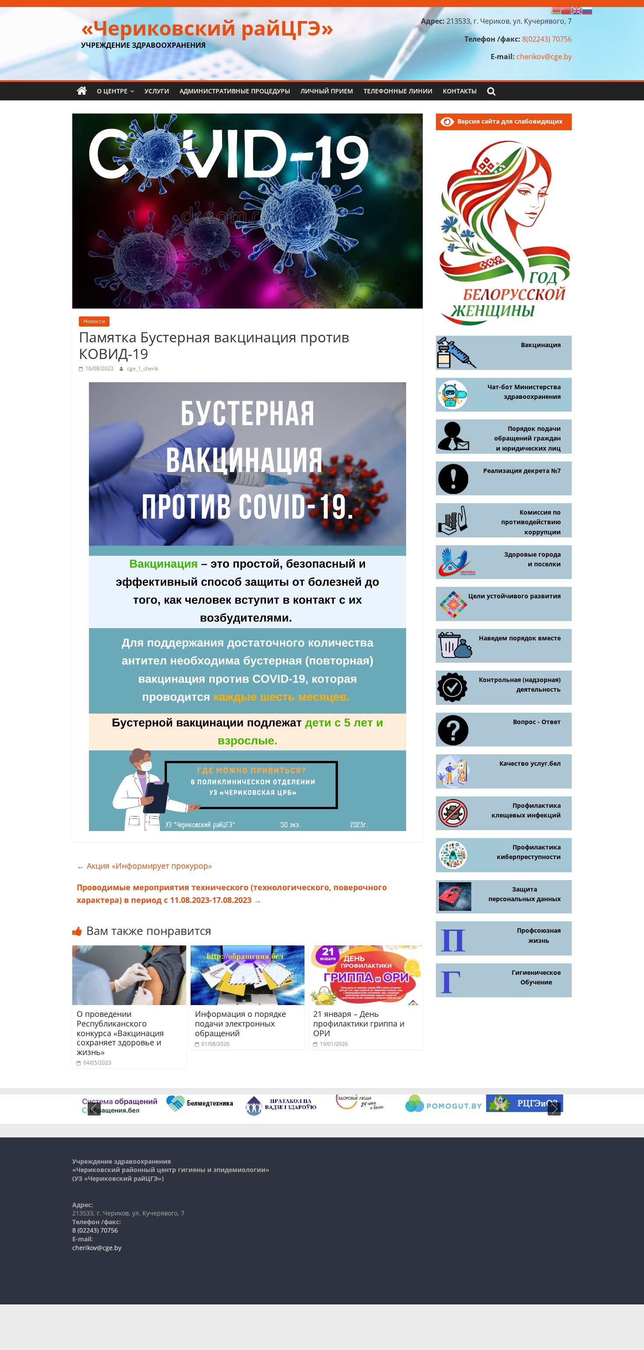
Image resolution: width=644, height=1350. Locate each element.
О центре (112, 91)
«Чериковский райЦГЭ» (207, 27)
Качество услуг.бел (530, 763)
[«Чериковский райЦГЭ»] (82, 91)
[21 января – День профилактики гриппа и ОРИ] (366, 951)
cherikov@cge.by (544, 56)
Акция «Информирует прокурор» (144, 865)
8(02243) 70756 (547, 39)
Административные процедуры (235, 91)
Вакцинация (541, 345)
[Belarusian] (555, 9)
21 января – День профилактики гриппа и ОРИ (358, 1023)
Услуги (157, 91)
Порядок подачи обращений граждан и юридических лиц (527, 438)
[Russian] (587, 9)
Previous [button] (94, 1109)
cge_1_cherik (142, 368)
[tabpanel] (119, 1104)
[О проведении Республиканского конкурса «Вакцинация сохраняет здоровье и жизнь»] (129, 951)
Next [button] (554, 1109)
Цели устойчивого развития (514, 596)
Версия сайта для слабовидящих (508, 121)
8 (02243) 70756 (95, 1230)
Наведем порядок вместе (520, 638)
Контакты (460, 91)
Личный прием (327, 91)
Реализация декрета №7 (522, 470)
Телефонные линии (398, 91)
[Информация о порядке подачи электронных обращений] (247, 951)
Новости (94, 321)
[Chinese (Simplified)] (566, 9)
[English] (576, 9)
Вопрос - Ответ (537, 722)
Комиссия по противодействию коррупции (531, 522)
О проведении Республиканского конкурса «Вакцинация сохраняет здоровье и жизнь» (120, 1033)
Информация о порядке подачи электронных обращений (240, 1023)
